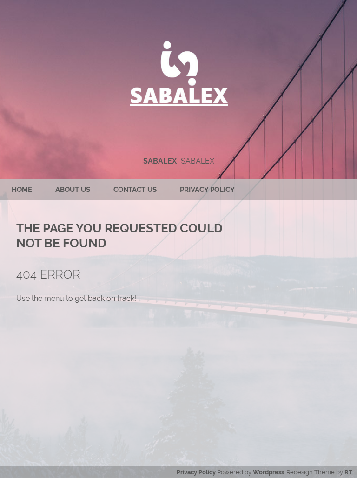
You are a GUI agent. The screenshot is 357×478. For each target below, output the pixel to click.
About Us (72, 189)
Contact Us (135, 189)
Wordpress (268, 472)
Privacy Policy (207, 189)
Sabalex (160, 161)
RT (348, 472)
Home (22, 189)
